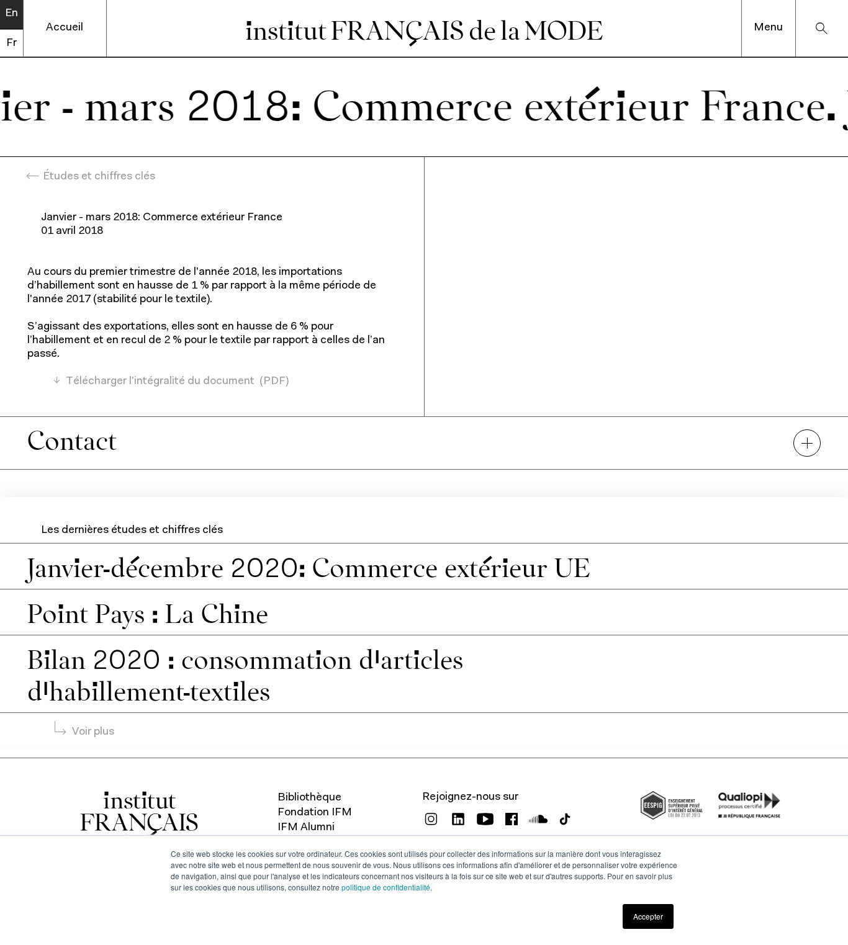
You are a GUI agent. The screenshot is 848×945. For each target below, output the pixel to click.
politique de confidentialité (385, 887)
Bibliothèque (309, 798)
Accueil (64, 28)
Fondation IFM (314, 812)
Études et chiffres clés (99, 176)
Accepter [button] (648, 916)
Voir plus (93, 732)
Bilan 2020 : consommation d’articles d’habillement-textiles (245, 673)
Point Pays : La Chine (147, 612)
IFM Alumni (306, 827)
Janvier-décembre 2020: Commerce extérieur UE (308, 566)
